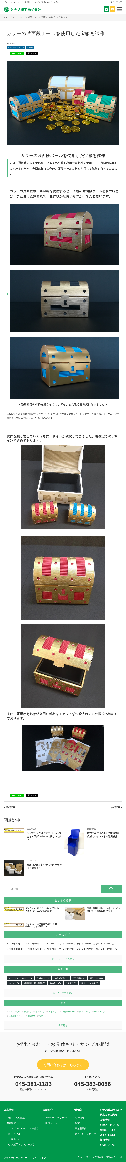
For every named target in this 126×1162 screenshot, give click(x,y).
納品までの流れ (108, 1114)
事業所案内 (81, 1128)
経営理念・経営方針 (85, 1133)
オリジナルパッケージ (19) (20, 978)
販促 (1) (27, 1011)
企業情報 (77, 1109)
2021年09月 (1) (35, 943)
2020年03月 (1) (54, 949)
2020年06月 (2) (16, 949)
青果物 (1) (39, 1011)
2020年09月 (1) (110, 943)
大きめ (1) (53, 1011)
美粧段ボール (13, 1123)
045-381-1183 (33, 1084)
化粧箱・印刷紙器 (16, 1117)
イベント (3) (14, 983)
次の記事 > (116, 807)
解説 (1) (31, 1016)
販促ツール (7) (96, 978)
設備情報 (105, 1119)
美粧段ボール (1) (16, 1016)
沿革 (77, 1123)
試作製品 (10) (79, 978)
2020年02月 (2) (72, 949)
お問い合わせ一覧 (110, 1124)
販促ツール (51, 1123)
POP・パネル (14, 1133)
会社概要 (79, 1117)
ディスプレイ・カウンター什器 (23, 1128)
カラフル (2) (14, 1011)
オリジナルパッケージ (16, 47)
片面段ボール (13, 1139)
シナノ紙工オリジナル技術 (20, 1144)
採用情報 (105, 1139)
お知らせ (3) (55, 983)
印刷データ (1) (68, 1011)
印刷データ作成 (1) (89, 983)
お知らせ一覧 (107, 1144)
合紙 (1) (42, 1016)
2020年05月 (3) (35, 949)
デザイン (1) (84, 1011)
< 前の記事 (9, 807)
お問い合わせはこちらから (63, 1065)
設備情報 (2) (71, 983)
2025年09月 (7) (16, 943)
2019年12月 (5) (110, 949)
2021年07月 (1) (54, 943)
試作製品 (30, 47)
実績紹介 (48, 1109)
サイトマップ (116, 2)
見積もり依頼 (107, 1129)
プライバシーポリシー (15, 1157)
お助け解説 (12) (61, 978)
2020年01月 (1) (91, 949)
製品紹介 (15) (43, 978)
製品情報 (9, 1109)
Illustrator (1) (99, 1011)
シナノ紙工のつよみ (111, 1109)
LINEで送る (17, 53)
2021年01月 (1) (91, 943)
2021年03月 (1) (72, 943)
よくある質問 (107, 1134)
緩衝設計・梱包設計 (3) (34, 983)
